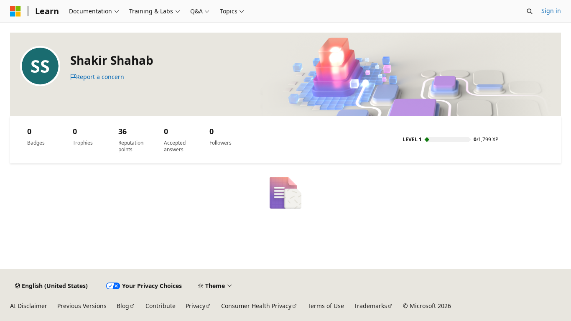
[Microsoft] (15, 11)
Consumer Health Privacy (256, 306)
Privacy (195, 306)
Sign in (551, 11)
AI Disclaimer (28, 306)
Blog (123, 306)
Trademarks (370, 306)
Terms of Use (326, 306)
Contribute (160, 306)
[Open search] (529, 11)
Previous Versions (82, 306)
